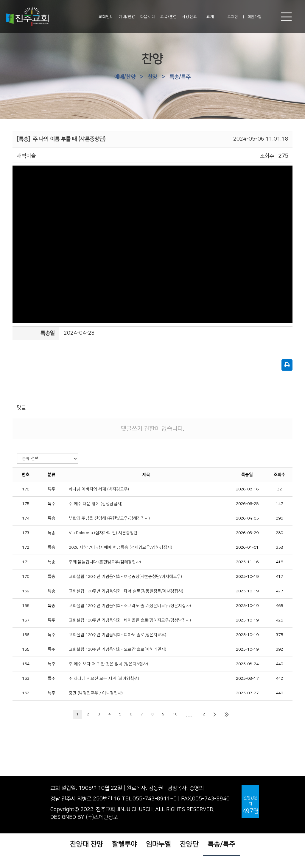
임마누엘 (158, 844)
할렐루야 (124, 844)
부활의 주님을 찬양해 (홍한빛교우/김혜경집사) (109, 518)
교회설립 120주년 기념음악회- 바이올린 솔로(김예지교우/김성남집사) (130, 620)
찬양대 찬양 (86, 844)
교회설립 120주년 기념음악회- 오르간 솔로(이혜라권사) (117, 649)
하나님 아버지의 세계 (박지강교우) (99, 489)
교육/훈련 (168, 17)
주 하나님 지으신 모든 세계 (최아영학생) (104, 678)
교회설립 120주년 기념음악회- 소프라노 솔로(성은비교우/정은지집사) (130, 605)
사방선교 (189, 17)
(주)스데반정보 (102, 817)
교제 (210, 17)
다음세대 (147, 17)
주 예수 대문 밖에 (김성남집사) (95, 503)
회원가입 (254, 17)
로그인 (233, 17)
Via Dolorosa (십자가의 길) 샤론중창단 (103, 533)
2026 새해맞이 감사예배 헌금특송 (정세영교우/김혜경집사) (120, 547)
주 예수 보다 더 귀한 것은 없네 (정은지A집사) (108, 664)
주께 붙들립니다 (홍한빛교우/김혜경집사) (105, 562)
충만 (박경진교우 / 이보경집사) (96, 693)
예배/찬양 (127, 17)
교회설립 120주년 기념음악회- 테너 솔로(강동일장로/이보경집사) (126, 591)
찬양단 (189, 844)
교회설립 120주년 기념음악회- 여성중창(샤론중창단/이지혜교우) (125, 576)
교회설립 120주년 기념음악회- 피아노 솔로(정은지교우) (117, 634)
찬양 (152, 77)
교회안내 (106, 17)
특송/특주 (180, 77)
